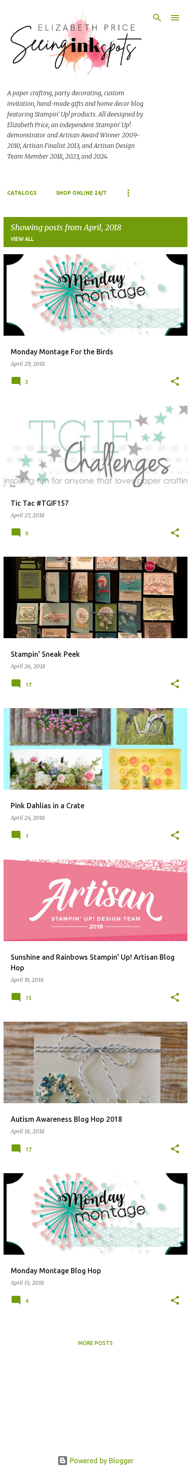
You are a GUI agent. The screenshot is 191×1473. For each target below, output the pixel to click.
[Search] (157, 17)
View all (22, 239)
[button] (175, 382)
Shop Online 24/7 (81, 193)
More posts (95, 1343)
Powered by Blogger (101, 1461)
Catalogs (21, 193)
